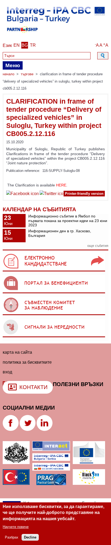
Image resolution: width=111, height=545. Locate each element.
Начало (8, 74)
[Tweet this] (53, 194)
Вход (7, 372)
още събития (97, 246)
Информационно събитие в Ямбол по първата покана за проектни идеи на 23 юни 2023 (67, 220)
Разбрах (11, 537)
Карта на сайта (17, 352)
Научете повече (16, 527)
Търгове (27, 74)
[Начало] (55, 34)
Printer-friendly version (84, 194)
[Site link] (54, 271)
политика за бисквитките (27, 362)
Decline (30, 537)
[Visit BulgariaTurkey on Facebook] (22, 194)
